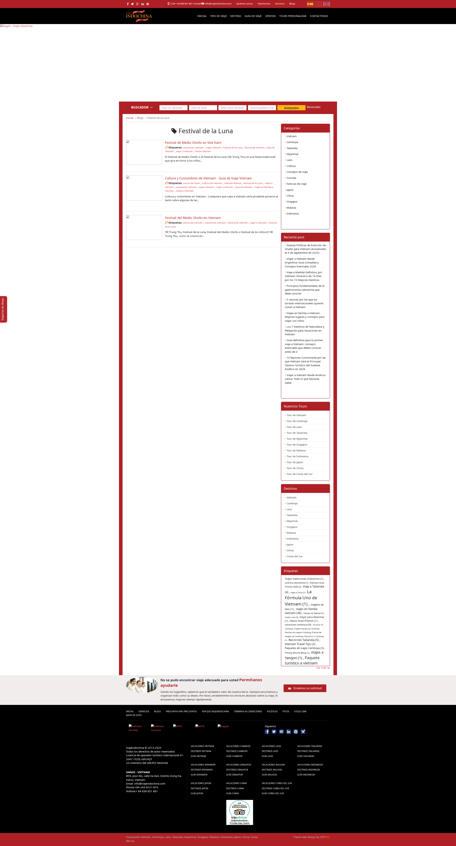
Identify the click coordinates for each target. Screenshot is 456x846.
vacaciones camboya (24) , (299, 624)
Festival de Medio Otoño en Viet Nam (193, 142)
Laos (289, 160)
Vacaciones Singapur (238, 764)
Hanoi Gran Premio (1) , (304, 620)
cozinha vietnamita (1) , (297, 582)
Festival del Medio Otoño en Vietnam (193, 218)
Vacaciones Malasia (273, 764)
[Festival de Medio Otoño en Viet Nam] (144, 152)
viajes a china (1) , (298, 592)
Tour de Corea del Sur (300, 474)
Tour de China (295, 468)
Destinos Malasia (272, 769)
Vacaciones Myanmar (203, 764)
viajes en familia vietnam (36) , (301, 611)
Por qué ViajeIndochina (215, 711)
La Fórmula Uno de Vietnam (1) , (301, 598)
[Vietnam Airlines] (138, 728)
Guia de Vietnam (243, 187)
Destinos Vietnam (201, 751)
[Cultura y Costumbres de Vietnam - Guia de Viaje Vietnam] (144, 187)
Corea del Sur (295, 556)
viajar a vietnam (184, 151)
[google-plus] (137, 4)
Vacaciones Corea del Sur (277, 783)
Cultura (291, 166)
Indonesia (292, 213)
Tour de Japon (295, 462)
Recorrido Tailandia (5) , (304, 640)
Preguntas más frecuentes (181, 711)
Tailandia (291, 148)
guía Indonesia (306, 774)
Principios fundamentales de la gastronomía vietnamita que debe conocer (304, 289)
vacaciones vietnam (193, 147)
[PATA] (183, 728)
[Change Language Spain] (310, 3)
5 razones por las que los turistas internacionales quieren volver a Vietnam (304, 303)
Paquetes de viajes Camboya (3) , (305, 648)
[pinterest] (148, 4)
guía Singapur (234, 774)
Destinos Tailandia (308, 751)
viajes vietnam (213, 147)
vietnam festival (232, 183)
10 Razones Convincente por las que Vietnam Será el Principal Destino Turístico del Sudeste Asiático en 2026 (305, 363)
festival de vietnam (255, 147)
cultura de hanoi (191, 183)
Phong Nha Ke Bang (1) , (298, 652)
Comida (291, 178)
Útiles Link (300, 711)
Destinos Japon (199, 788)
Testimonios (264, 3)
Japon (290, 544)
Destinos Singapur (237, 769)
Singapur (292, 201)
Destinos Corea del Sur (275, 788)
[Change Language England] (326, 3)
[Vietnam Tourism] (161, 728)
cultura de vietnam (212, 183)
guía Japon (197, 793)
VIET (325, 837)
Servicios (279, 3)
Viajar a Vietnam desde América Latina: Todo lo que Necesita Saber (305, 378)
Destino (235, 16)
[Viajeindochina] (139, 15)
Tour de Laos (294, 427)
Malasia (291, 207)
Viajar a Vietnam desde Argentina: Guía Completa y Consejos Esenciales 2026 (302, 262)
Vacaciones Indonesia (310, 764)
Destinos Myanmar (202, 769)
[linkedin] (143, 4)
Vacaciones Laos (271, 746)
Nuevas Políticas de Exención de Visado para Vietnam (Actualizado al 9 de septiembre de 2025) (305, 249)
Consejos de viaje (297, 172)
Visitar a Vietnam (185, 190)
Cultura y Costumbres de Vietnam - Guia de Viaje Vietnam (208, 178)
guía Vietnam (198, 756)
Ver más (321, 667)
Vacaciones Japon (201, 783)
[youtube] (281, 731)
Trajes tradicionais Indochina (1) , (305, 578)
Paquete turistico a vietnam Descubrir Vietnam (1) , (305, 663)
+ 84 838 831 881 (184, 3)
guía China (232, 793)
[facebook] (127, 4)
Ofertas (270, 16)
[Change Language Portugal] (318, 3)
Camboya (292, 142)
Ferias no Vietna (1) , (314, 613)
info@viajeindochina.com (218, 3)
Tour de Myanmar (297, 438)
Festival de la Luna (232, 147)
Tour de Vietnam (296, 415)
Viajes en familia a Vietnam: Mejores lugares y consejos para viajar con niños (304, 316)
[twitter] (132, 4)
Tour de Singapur (297, 444)
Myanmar (292, 154)
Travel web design (305, 837)
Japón (290, 190)
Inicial (202, 16)
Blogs (292, 3)
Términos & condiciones (248, 711)
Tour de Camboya (297, 421)
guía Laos (267, 756)
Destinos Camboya (237, 751)
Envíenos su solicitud (308, 688)
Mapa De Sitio (133, 715)
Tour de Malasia (296, 450)
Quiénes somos (244, 3)
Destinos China (235, 788)
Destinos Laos (270, 751)
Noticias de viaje (296, 183)
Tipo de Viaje (218, 16)
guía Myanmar (199, 774)
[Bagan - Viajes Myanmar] (16, 65)
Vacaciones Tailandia (309, 746)
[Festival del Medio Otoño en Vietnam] (144, 227)
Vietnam (291, 136)
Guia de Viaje (253, 16)
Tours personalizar (292, 16)
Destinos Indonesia (308, 769)
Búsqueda (291, 108)
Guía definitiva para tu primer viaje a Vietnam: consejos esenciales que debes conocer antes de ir (304, 345)
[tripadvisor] (239, 812)
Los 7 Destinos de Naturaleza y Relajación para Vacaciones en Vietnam (304, 330)
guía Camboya (234, 756)
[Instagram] (303, 731)
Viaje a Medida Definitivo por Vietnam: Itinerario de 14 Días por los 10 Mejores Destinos (303, 276)
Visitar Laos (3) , (292, 617)
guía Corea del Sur (273, 793)
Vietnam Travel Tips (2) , (301, 644)
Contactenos (319, 16)
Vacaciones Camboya (238, 746)
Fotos (286, 711)
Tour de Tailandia (297, 432)
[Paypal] (227, 728)
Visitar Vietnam (203, 151)
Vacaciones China (236, 783)
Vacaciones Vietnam (202, 746)
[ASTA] (205, 728)
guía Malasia (269, 774)
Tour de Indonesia (297, 456)
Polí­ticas (272, 711)
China (290, 195)
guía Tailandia (305, 756)
